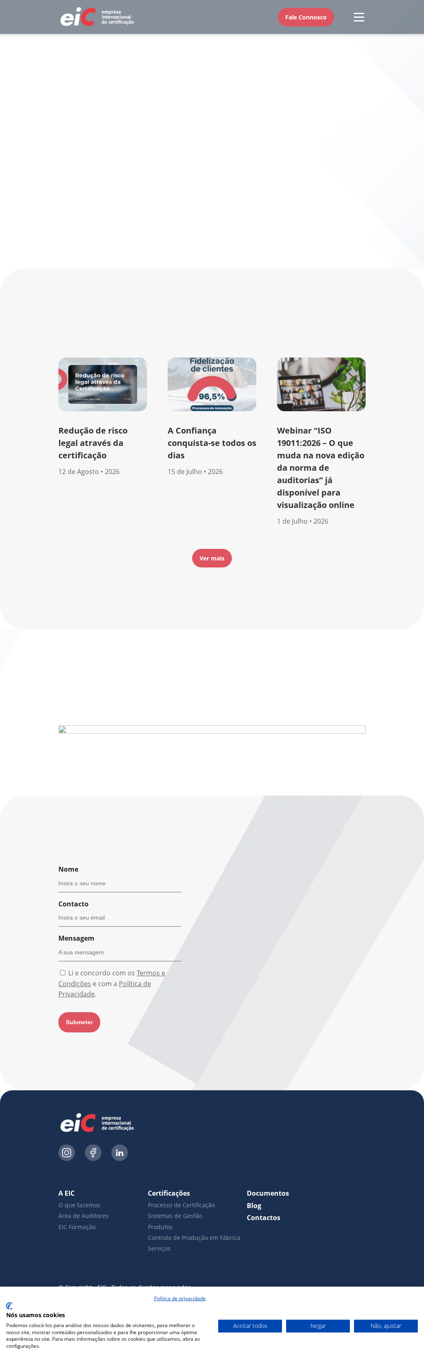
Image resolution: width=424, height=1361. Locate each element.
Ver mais (212, 558)
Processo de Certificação (181, 1205)
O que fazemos (79, 1205)
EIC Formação (77, 1227)
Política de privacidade (180, 1298)
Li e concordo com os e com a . (111, 983)
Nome (68, 869)
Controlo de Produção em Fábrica (194, 1238)
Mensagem (76, 938)
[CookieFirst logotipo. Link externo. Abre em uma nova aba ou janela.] (9, 1306)
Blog (254, 1205)
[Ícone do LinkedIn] (119, 1153)
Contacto (73, 903)
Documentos (268, 1193)
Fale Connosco (306, 17)
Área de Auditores (83, 1216)
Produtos (160, 1227)
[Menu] (359, 17)
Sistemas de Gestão (175, 1216)
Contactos (263, 1217)
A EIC (66, 1193)
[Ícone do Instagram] (66, 1153)
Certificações (169, 1193)
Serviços (159, 1248)
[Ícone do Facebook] (93, 1153)
